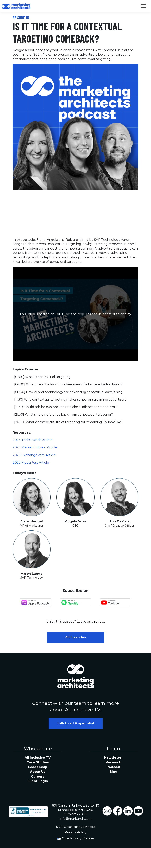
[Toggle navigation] (143, 6)
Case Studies (38, 762)
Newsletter (113, 757)
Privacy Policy (75, 832)
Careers (37, 776)
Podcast (113, 767)
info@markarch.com (76, 819)
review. (99, 621)
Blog (113, 772)
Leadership (37, 767)
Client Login (37, 781)
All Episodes (75, 637)
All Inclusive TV (38, 757)
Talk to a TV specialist (75, 723)
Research (113, 762)
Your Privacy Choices (77, 838)
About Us (37, 772)
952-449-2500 (75, 814)
